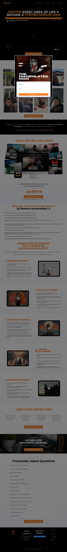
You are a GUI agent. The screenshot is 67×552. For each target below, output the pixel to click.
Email (20, 88)
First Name (21, 84)
